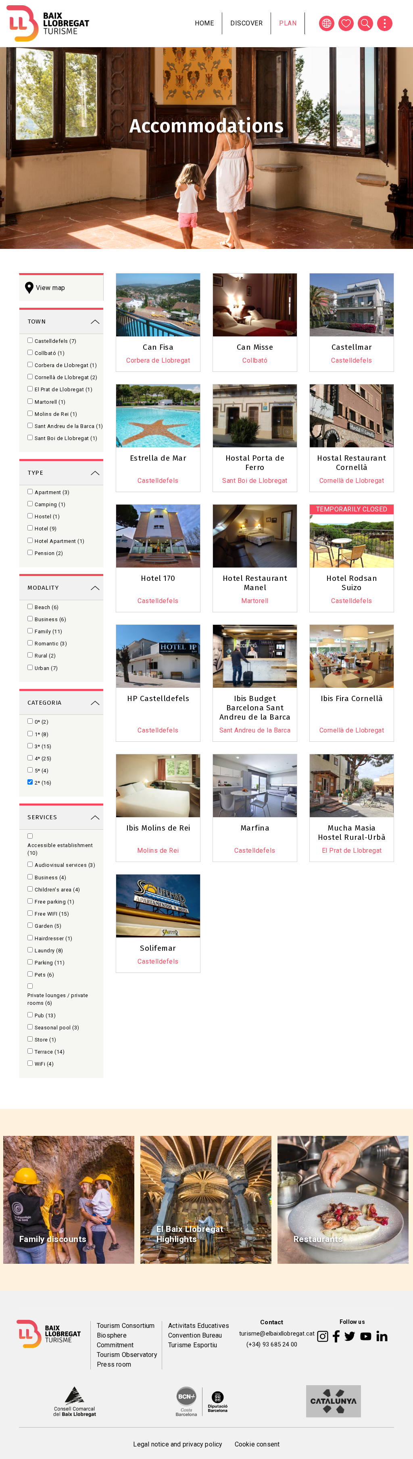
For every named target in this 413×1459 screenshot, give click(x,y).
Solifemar (158, 948)
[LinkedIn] (382, 1336)
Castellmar (352, 347)
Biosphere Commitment (115, 1340)
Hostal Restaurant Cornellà (351, 462)
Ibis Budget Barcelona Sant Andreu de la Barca (255, 708)
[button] (287, 382)
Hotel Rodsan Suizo (351, 583)
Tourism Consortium (126, 1326)
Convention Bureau (195, 1335)
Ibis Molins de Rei (158, 828)
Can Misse (255, 347)
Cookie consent (257, 1444)
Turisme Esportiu (192, 1345)
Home (204, 23)
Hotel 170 (158, 578)
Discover (246, 23)
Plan (287, 23)
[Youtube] (366, 1336)
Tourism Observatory (127, 1355)
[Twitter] (350, 1336)
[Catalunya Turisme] (333, 1401)
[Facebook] (336, 1336)
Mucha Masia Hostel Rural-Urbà (352, 832)
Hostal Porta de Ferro (255, 462)
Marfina (255, 828)
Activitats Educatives (198, 1326)
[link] (61, 321)
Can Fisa (158, 347)
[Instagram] (323, 1336)
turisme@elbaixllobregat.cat (277, 1333)
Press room (114, 1364)
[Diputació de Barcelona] (201, 1401)
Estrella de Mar (158, 458)
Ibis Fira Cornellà (352, 698)
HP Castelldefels (158, 698)
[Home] (47, 23)
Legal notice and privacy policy (177, 1444)
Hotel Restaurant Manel (255, 583)
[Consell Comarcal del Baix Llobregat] (74, 1401)
